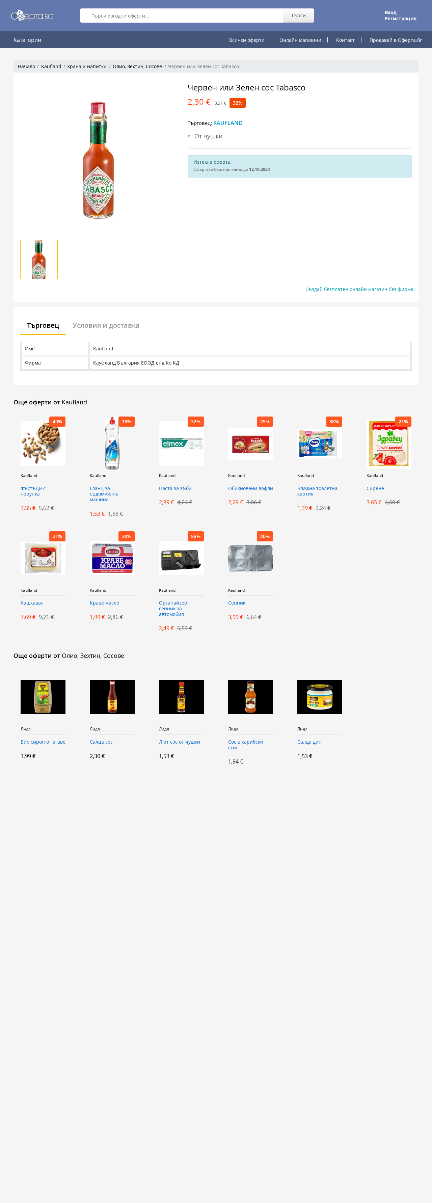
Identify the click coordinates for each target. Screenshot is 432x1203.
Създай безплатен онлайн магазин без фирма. (360, 289)
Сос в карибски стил (245, 745)
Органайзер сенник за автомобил (173, 608)
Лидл (26, 729)
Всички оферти (247, 40)
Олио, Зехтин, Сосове (137, 66)
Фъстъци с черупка (33, 491)
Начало (26, 66)
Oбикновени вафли (250, 488)
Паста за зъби (175, 488)
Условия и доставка (106, 325)
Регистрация (400, 19)
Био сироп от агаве (43, 742)
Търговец (43, 325)
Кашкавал (32, 603)
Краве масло (104, 603)
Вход (391, 12)
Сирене (375, 488)
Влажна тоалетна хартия (317, 491)
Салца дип (309, 742)
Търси (298, 15)
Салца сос (101, 742)
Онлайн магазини (300, 40)
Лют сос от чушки (179, 742)
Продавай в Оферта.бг (396, 40)
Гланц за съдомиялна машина (104, 494)
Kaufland (51, 66)
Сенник (236, 603)
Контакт (345, 40)
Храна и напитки (87, 66)
